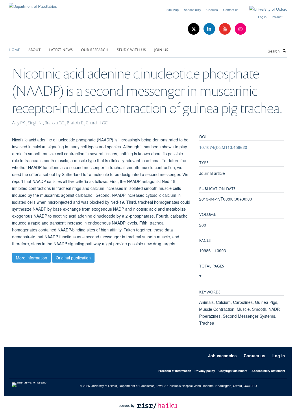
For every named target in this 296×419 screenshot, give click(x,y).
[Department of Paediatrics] (33, 4)
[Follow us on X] (194, 29)
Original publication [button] (73, 258)
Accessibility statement (268, 371)
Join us (161, 49)
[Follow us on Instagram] (240, 29)
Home (14, 49)
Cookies (212, 9)
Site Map (172, 9)
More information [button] (31, 258)
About (34, 49)
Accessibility (192, 9)
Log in (262, 16)
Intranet (277, 16)
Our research (94, 49)
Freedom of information (174, 371)
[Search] (284, 50)
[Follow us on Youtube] (225, 29)
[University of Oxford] (263, 9)
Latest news (61, 49)
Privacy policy (205, 371)
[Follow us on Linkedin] (210, 29)
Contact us (230, 9)
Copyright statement (233, 371)
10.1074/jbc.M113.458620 (223, 147)
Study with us (131, 49)
